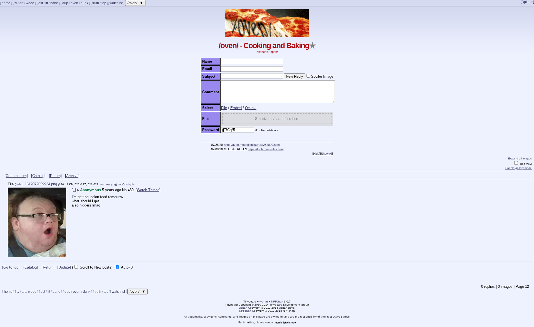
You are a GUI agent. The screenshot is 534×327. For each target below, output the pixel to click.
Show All (326, 153)
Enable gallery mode (518, 167)
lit (46, 3)
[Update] (64, 267)
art (21, 3)
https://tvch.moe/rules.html (265, 149)
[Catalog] (38, 176)
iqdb (131, 184)
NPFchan (277, 301)
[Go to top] (10, 267)
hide (18, 184)
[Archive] (72, 176)
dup (65, 3)
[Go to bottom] (16, 176)
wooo (30, 3)
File (224, 108)
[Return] (55, 176)
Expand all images (520, 158)
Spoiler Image (322, 76)
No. (125, 190)
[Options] (527, 2)
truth (95, 3)
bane (54, 3)
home (6, 3)
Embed (236, 108)
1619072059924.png (41, 184)
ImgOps (123, 184)
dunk (84, 3)
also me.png (108, 184)
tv (15, 3)
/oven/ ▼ (135, 3)
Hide (316, 153)
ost (40, 3)
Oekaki (250, 108)
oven (74, 3)
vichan (263, 301)
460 (131, 190)
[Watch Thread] (148, 190)
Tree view (525, 163)
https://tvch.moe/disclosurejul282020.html (252, 144)
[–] (74, 190)
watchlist (116, 3)
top (104, 3)
